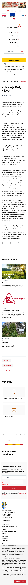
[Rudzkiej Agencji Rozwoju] (8, 434)
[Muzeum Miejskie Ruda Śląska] (12, 434)
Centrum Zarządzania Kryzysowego (9, 526)
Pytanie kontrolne (6, 482)
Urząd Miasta (12, 32)
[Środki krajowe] (4, 15)
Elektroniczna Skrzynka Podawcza (9, 545)
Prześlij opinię (7, 370)
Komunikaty (4, 522)
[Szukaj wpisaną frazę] (22, 51)
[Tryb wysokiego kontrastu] (8, 11)
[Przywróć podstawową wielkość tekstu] (16, 11)
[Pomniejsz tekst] (12, 11)
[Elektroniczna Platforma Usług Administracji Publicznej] (22, 15)
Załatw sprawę (5, 538)
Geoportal (4, 533)
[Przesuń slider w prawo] (19, 426)
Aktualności (23, 81)
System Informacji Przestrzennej (9, 531)
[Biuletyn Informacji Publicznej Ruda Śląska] (14, 19)
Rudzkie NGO (12, 46)
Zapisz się (14, 488)
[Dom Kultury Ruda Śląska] (24, 434)
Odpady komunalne (14, 412)
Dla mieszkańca (13, 39)
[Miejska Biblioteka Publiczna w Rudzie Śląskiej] (16, 434)
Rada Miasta (4, 542)
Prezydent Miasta (5, 540)
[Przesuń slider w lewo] (9, 426)
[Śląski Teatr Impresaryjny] (20, 434)
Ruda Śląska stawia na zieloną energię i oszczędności (14, 334)
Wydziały (4, 543)
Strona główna (5, 81)
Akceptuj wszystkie (20, 581)
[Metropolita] (3, 434)
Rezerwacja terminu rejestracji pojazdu (14, 394)
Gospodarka (13, 42)
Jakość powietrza (5, 524)
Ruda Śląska (13, 36)
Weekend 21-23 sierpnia (14, 275)
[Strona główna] (14, 26)
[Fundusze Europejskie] (12, 15)
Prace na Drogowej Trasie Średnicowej (14, 69)
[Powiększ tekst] (20, 11)
